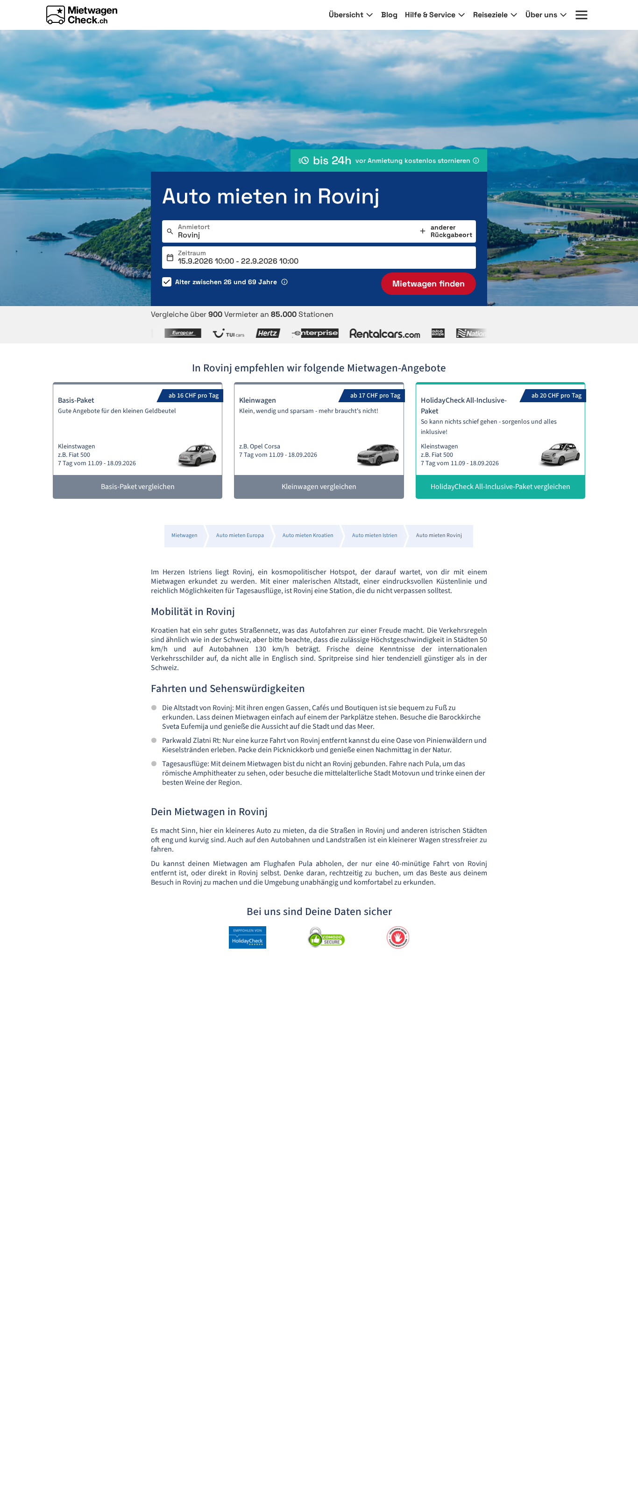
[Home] (81, 15)
